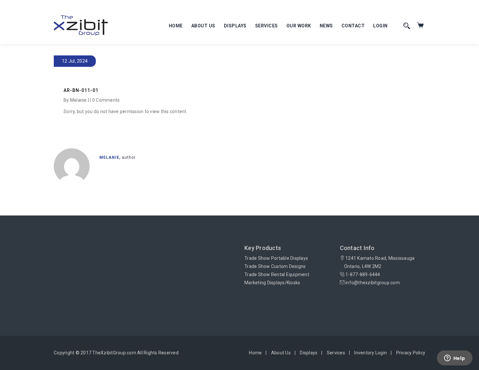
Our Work (298, 25)
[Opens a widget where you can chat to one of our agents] (454, 358)
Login (380, 25)
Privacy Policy (411, 352)
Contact (353, 25)
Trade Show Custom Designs (275, 266)
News (326, 25)
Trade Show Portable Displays (276, 258)
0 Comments (106, 100)
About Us (203, 25)
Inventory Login (370, 352)
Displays (235, 25)
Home (176, 25)
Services (266, 25)
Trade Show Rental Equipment (276, 274)
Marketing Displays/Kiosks (272, 282)
